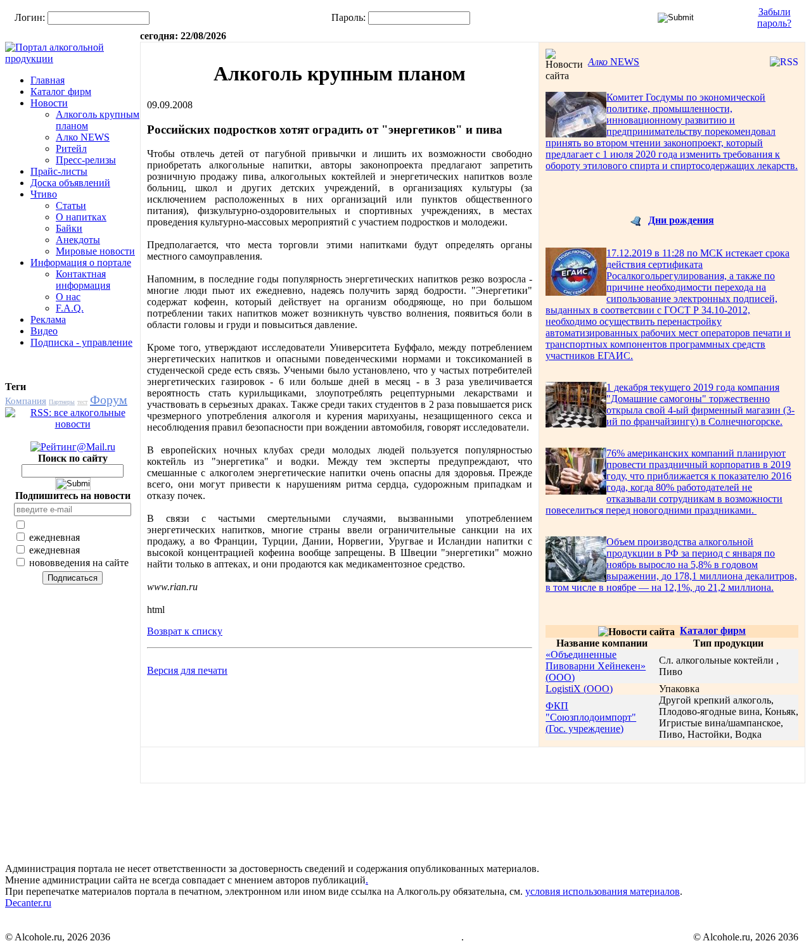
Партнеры (62, 401)
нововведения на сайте (78, 562)
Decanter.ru (28, 902)
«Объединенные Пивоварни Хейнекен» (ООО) (596, 666)
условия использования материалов (602, 891)
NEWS (613, 61)
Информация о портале (80, 262)
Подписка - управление (81, 342)
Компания (25, 401)
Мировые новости (95, 251)
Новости (49, 103)
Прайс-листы (58, 171)
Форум (108, 400)
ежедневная (53, 537)
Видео (44, 330)
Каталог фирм (60, 91)
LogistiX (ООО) (579, 688)
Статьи (71, 205)
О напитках (81, 217)
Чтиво (43, 194)
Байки (69, 228)
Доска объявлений (70, 182)
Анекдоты (78, 239)
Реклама (48, 319)
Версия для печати (187, 670)
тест (82, 401)
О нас (68, 296)
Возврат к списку (184, 631)
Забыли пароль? (774, 17)
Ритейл (71, 148)
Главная (47, 80)
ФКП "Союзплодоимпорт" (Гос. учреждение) (591, 717)
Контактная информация (83, 280)
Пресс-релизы (86, 160)
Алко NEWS (83, 137)
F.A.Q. (70, 308)
